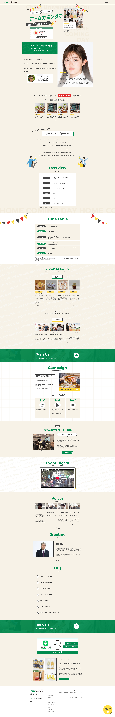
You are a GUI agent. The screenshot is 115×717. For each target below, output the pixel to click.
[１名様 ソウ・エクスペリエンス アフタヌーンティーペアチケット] (75, 108)
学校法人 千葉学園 (73, 697)
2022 (81, 692)
